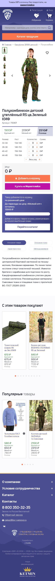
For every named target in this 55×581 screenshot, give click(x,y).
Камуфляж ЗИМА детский (26, 44)
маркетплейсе (27, 5)
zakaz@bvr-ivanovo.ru (16, 520)
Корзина (49, 18)
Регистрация (37, 10)
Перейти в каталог (27, 227)
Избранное (36, 18)
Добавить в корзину (29, 178)
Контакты (9, 501)
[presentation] (12, 76)
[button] (15, 376)
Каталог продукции (27, 36)
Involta (28, 543)
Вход (51, 10)
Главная (8, 44)
